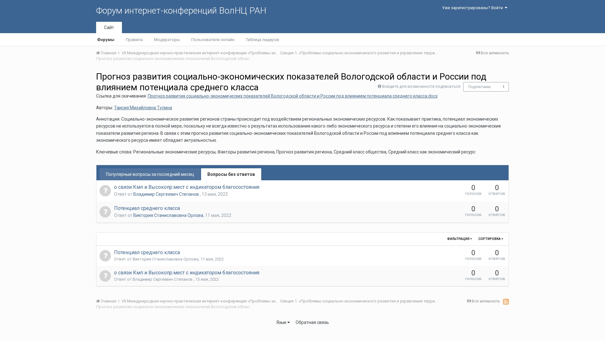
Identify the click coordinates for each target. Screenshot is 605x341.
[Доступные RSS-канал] (506, 301)
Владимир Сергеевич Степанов (166, 194)
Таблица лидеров (262, 39)
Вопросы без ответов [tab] (231, 174)
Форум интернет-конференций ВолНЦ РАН (181, 10)
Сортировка (489, 239)
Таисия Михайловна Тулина (143, 107)
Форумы (105, 39)
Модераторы (167, 39)
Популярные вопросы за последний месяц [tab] (150, 174)
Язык (281, 322)
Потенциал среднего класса (147, 208)
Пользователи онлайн (212, 39)
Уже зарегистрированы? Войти (473, 7)
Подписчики (479, 87)
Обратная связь (312, 322)
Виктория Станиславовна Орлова (168, 215)
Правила (134, 39)
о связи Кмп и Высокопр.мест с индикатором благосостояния (186, 187)
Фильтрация (458, 239)
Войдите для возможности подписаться (421, 86)
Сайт (109, 27)
